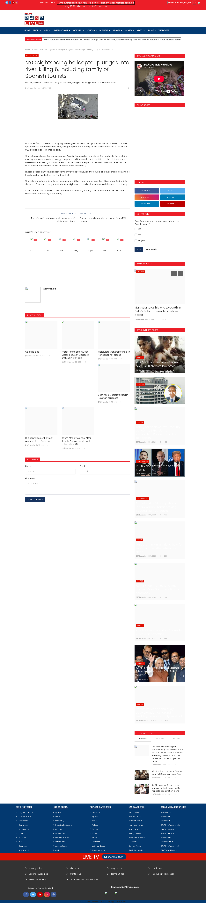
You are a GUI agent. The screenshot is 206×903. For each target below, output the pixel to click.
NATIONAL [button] (77, 30)
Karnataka (23, 820)
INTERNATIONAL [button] (61, 30)
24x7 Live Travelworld (170, 825)
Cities (47, 30)
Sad (104, 251)
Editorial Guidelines (38, 873)
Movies (95, 820)
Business (23, 846)
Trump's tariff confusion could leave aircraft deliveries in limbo (53, 220)
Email (82, 466)
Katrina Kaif (60, 841)
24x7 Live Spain (167, 829)
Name (28, 466)
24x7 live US (166, 812)
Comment (30, 478)
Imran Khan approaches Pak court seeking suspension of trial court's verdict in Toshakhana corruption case (159, 313)
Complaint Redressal (163, 873)
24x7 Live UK (166, 816)
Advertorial (24, 850)
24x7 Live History (168, 833)
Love (61, 251)
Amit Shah (59, 829)
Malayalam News (137, 837)
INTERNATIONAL (37, 49)
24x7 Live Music (136, 850)
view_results (151, 249)
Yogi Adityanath (26, 812)
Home (27, 49)
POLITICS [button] (91, 30)
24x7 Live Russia (168, 837)
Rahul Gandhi (25, 829)
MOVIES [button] (128, 30)
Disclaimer (158, 868)
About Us (75, 868)
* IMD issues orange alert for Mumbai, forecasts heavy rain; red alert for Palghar (99, 39)
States (36, 30)
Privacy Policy (35, 868)
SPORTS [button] (117, 30)
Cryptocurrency (99, 850)
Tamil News (134, 829)
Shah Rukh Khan (62, 837)
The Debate (163, 30)
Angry (89, 251)
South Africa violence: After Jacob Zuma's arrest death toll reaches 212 (77, 441)
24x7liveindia (49, 288)
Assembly (59, 820)
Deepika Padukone (63, 825)
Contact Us (77, 873)
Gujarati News (135, 820)
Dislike (46, 251)
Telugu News (135, 833)
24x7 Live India (115, 856)
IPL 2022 (22, 837)
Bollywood (60, 833)
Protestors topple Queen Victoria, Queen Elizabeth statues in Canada (75, 355)
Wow (119, 251)
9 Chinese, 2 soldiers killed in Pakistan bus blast (113, 396)
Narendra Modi (26, 816)
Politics (95, 825)
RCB (20, 841)
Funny (75, 251)
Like (32, 251)
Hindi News (134, 812)
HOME (27, 30)
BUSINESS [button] (104, 30)
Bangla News (135, 846)
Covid (21, 833)
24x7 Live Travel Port (170, 846)
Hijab (57, 816)
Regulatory (117, 868)
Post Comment (35, 499)
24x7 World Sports (169, 850)
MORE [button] (151, 30)
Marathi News (135, 816)
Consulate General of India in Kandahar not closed (114, 353)
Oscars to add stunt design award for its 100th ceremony (103, 220)
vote (139, 249)
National (96, 812)
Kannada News (136, 825)
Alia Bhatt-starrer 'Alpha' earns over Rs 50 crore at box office (166, 773)
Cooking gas (32, 351)
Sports (58, 812)
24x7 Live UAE (167, 820)
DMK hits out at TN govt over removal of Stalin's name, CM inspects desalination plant (165, 788)
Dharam (133, 841)
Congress (23, 825)
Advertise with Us (37, 879)
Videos (140, 30)
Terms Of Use (118, 873)
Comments (32, 459)
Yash (57, 850)
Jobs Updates (98, 846)
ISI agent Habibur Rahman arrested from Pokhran (39, 440)
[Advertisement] (78, 127)
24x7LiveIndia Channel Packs (84, 879)
